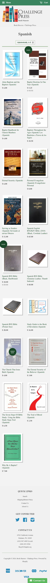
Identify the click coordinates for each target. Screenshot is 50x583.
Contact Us (25, 503)
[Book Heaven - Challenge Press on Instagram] (32, 521)
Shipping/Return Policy (25, 499)
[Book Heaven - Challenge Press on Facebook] (25, 521)
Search (25, 496)
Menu (8, 2)
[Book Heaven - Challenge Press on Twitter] (17, 521)
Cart (45, 2)
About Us (25, 506)
